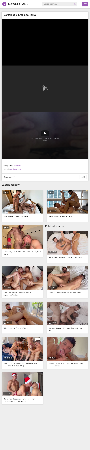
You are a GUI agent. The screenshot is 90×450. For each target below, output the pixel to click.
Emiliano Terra (16, 169)
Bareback (17, 166)
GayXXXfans (18, 4)
